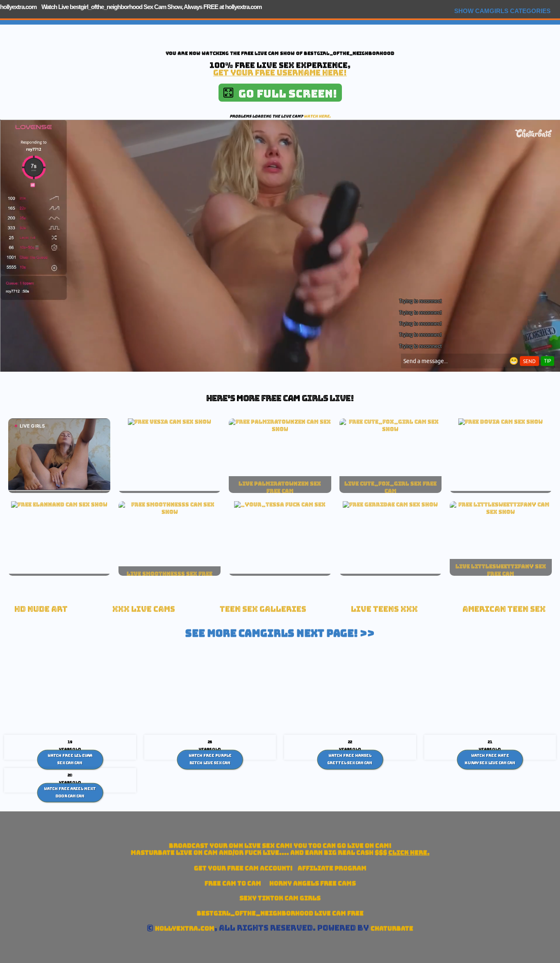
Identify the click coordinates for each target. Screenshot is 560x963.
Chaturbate (392, 928)
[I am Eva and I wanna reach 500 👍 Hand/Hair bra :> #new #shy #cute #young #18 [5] (169, 512)
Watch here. (317, 116)
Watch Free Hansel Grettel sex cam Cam (350, 759)
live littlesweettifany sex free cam (500, 570)
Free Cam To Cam (233, 883)
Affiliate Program (332, 868)
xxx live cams (143, 609)
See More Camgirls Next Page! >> (280, 633)
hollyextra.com (18, 6)
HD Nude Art (41, 609)
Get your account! (243, 868)
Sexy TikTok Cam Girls (280, 898)
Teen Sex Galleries (263, 609)
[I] (390, 429)
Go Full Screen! (285, 93)
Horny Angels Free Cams (312, 883)
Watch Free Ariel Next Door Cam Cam (70, 792)
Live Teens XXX (384, 609)
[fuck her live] (280, 504)
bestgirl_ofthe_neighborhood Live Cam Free (280, 913)
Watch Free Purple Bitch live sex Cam (210, 759)
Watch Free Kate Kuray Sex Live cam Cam (489, 759)
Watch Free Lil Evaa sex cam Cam (70, 759)
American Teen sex (504, 609)
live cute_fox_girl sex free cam (390, 487)
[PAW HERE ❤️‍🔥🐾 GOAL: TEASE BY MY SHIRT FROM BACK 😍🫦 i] (280, 429)
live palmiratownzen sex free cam (280, 487)
